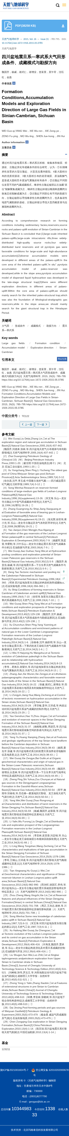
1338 (50, 1108)
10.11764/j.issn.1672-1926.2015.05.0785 (22, 43)
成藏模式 (36, 325)
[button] (57, 5)
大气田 (5, 325)
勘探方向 (52, 325)
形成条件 (20, 325)
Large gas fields (13, 343)
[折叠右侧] (63, 578)
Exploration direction (42, 347)
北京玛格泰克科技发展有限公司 (40, 1129)
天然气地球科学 (10, 39)
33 (34, 1114)
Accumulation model (13, 347)
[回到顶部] (63, 571)
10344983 (21, 1108)
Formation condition (47, 343)
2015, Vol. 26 (29, 39)
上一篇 (28, 424)
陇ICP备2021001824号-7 (14, 1070)
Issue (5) (45, 39)
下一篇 (41, 424)
